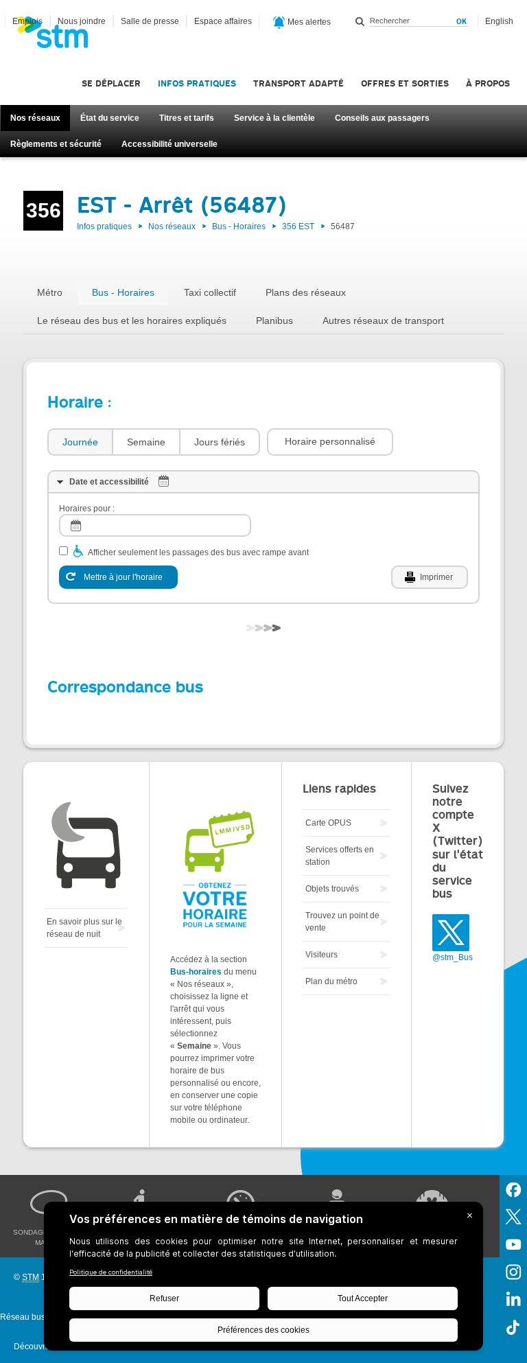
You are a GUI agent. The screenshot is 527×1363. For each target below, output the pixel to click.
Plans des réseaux (306, 292)
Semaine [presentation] (146, 441)
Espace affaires (223, 21)
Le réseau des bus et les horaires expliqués (131, 320)
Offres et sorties (405, 83)
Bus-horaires (196, 972)
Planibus (274, 320)
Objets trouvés (332, 889)
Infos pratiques (197, 83)
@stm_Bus (452, 957)
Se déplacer (111, 83)
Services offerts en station (339, 856)
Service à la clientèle (274, 118)
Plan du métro (331, 981)
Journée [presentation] (80, 441)
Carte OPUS (328, 823)
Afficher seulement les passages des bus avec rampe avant (198, 552)
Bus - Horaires (239, 226)
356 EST (298, 226)
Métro (49, 292)
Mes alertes (308, 22)
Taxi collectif (210, 292)
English (499, 21)
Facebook (513, 1188)
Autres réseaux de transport (383, 320)
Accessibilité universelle (169, 144)
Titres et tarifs (186, 118)
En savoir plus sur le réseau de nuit (84, 928)
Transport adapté (298, 83)
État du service (109, 118)
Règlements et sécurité (56, 144)
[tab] (79, 442)
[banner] (59, 36)
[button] (330, 442)
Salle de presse (150, 21)
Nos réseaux (35, 118)
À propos (488, 83)
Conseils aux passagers (382, 118)
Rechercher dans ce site (360, 21)
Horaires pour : (87, 508)
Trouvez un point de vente (342, 922)
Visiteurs (321, 954)
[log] (155, 525)
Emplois (27, 21)
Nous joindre (82, 21)
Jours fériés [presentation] (219, 441)
